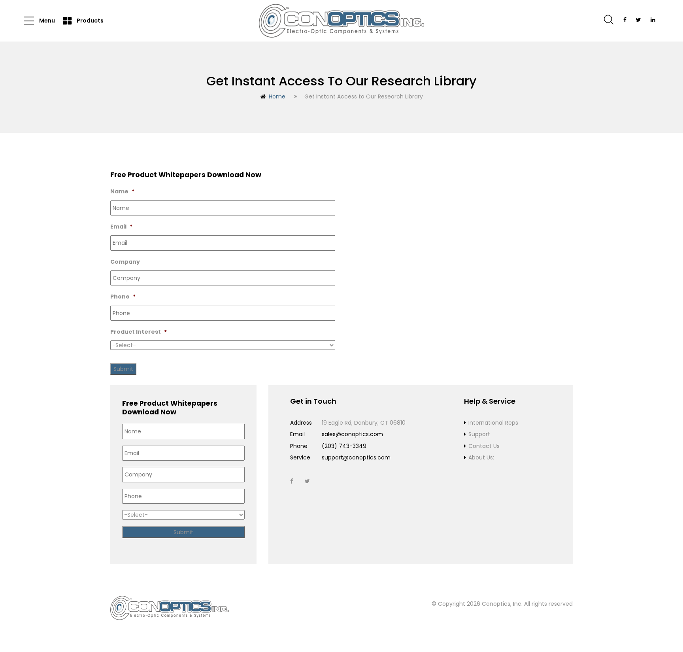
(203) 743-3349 (344, 446)
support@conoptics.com (356, 457)
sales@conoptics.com (352, 434)
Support (479, 434)
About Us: (481, 457)
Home (277, 96)
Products (89, 21)
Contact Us (484, 446)
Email (121, 226)
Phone (123, 296)
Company (125, 261)
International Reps (493, 423)
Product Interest (138, 331)
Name (122, 191)
